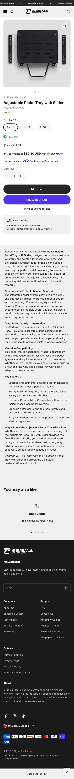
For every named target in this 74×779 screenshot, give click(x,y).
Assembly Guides (50, 619)
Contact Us (46, 613)
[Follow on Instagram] (14, 716)
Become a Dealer (13, 613)
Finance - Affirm (49, 625)
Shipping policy (11, 758)
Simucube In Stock (35, 3)
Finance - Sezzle (50, 631)
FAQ (42, 607)
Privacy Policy (11, 660)
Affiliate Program (13, 625)
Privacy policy (28, 755)
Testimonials (10, 619)
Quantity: (8, 168)
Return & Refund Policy (16, 672)
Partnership (10, 631)
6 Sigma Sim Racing (15, 96)
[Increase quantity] (20, 175)
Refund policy (10, 755)
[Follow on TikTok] (23, 716)
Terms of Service (13, 654)
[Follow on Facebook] (5, 716)
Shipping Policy (12, 666)
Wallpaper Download (52, 637)
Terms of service (47, 755)
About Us (8, 607)
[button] (37, 153)
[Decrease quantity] (8, 175)
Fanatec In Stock (64, 3)
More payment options (37, 208)
